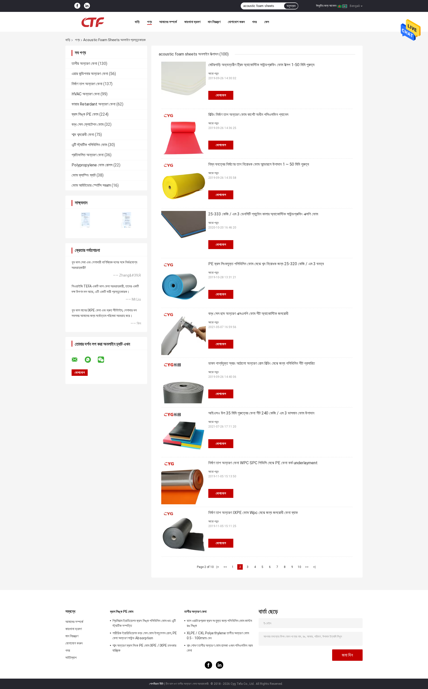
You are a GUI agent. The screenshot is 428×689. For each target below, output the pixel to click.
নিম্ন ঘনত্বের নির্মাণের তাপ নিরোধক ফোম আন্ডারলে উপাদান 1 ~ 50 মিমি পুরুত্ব (258, 164)
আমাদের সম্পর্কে (168, 22)
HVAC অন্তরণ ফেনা (86, 94)
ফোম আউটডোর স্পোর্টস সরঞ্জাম (91, 185)
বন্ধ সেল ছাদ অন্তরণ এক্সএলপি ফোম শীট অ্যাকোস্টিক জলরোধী (248, 313)
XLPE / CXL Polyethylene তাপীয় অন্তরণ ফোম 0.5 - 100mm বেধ (218, 635)
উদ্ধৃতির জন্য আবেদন (326, 5)
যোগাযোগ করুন (236, 22)
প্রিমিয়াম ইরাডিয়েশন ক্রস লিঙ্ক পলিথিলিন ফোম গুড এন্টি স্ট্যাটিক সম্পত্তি (144, 623)
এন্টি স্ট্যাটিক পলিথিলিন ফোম (89, 144)
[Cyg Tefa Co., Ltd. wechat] (104, 359)
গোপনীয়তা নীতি (156, 684)
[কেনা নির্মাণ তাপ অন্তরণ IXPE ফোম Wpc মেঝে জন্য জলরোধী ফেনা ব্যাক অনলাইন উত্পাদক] (183, 532)
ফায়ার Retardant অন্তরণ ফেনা (93, 104)
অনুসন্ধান (291, 6)
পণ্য (149, 22)
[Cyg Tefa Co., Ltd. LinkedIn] (86, 6)
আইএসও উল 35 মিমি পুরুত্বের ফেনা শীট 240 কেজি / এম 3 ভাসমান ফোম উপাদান (261, 413)
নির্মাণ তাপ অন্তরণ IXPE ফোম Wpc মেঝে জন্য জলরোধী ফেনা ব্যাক (253, 512)
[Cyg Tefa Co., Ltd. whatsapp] (91, 359)
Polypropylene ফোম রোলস (92, 165)
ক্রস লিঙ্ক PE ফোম (85, 114)
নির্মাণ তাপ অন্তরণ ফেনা (87, 83)
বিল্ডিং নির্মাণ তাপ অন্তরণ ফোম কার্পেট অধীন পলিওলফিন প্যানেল (248, 114)
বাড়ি (137, 22)
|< (217, 567)
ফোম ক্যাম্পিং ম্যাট (84, 175)
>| (314, 567)
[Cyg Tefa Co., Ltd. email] (78, 359)
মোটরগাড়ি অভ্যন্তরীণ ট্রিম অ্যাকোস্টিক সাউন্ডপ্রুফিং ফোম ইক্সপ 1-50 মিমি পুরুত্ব (261, 64)
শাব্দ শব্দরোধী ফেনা (83, 134)
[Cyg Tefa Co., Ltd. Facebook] (77, 6)
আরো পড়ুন (213, 73)
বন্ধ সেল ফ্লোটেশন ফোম (88, 124)
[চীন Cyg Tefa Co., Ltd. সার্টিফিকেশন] (85, 220)
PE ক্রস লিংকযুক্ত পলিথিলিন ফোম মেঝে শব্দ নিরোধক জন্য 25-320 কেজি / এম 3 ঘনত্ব (266, 263)
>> (307, 567)
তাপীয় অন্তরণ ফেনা (84, 63)
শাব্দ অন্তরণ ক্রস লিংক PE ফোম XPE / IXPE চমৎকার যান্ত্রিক (144, 647)
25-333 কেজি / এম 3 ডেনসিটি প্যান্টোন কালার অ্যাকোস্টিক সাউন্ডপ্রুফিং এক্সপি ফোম (263, 214)
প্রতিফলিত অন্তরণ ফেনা (88, 155)
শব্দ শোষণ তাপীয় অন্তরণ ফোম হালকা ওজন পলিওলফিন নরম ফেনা (220, 647)
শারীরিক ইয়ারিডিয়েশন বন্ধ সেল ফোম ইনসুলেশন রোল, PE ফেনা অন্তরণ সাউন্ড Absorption (144, 635)
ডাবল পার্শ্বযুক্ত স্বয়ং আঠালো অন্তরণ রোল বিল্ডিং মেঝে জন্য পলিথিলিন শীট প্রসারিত (261, 363)
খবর (254, 22)
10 (299, 567)
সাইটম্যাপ (71, 658)
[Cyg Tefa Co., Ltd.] (92, 21)
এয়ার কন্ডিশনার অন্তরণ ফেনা (90, 73)
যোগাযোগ (221, 95)
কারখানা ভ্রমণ (192, 22)
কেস (266, 22)
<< (225, 567)
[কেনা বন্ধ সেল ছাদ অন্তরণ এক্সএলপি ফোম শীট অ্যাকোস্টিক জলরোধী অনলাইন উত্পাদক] (183, 332)
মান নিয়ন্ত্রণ (214, 22)
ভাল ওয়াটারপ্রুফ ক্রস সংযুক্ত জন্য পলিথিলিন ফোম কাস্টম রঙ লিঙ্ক (219, 623)
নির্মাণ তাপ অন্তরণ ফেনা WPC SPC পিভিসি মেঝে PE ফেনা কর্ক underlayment (263, 462)
